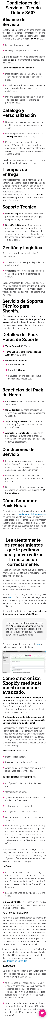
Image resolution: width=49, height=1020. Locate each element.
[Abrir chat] (42, 1013)
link (38, 644)
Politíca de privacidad (17, 961)
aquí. (11, 597)
